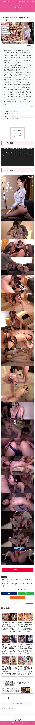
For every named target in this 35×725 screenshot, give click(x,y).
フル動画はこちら (17, 569)
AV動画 (5, 577)
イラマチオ (5, 583)
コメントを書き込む (17, 703)
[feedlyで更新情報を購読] (26, 593)
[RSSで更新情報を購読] (17, 597)
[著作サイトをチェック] (9, 593)
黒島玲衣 (15, 111)
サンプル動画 (17, 133)
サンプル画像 (17, 136)
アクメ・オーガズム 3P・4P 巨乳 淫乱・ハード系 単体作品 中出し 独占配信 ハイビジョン (17, 580)
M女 (10, 577)
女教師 (30, 583)
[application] (17, 157)
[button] (31, 408)
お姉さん (13, 583)
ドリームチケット (22, 583)
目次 (15, 130)
